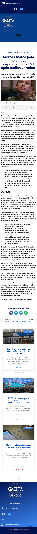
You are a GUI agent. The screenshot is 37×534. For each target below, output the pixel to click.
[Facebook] (15, 9)
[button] (18, 34)
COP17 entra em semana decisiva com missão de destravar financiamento (18, 400)
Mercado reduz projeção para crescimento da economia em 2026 (18, 447)
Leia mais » (18, 367)
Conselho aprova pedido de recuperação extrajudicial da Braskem (18, 351)
